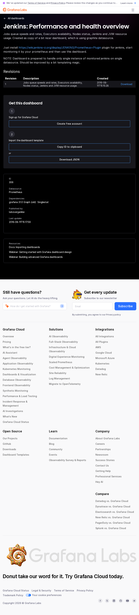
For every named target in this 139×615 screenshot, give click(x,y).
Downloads (9, 449)
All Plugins (101, 341)
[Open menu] (133, 10)
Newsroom (101, 454)
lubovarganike (16, 211)
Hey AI (99, 481)
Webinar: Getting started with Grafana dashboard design (40, 252)
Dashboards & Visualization (19, 374)
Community (55, 449)
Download (126, 84)
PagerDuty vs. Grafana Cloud (112, 522)
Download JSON (69, 159)
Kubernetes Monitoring (16, 369)
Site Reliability (57, 373)
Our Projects (10, 438)
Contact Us (102, 465)
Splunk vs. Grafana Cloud (110, 528)
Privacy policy (113, 314)
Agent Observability (15, 358)
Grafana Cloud (91, 576)
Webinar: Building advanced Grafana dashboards (36, 256)
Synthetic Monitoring (15, 390)
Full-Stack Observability (63, 341)
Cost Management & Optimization (69, 367)
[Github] (121, 601)
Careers (100, 443)
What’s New (10, 416)
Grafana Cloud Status (16, 421)
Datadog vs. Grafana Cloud (111, 501)
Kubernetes (102, 363)
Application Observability (18, 363)
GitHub (7, 443)
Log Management (59, 378)
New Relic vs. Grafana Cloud (112, 517)
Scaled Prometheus (60, 362)
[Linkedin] (114, 601)
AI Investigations (13, 411)
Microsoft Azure (105, 358)
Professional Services (108, 476)
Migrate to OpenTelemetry (65, 383)
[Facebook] (100, 601)
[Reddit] (134, 601)
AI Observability (58, 336)
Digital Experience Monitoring (66, 356)
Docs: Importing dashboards (24, 247)
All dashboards (16, 18)
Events (53, 454)
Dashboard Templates (16, 454)
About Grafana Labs (107, 438)
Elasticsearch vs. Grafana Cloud (114, 511)
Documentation (58, 438)
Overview (8, 336)
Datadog (100, 369)
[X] (107, 601)
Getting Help (103, 471)
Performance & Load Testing (20, 396)
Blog (51, 443)
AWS (98, 347)
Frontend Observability (16, 385)
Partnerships (103, 449)
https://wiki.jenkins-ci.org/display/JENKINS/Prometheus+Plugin (60, 47)
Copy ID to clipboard (69, 146)
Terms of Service (36, 3)
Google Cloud (103, 352)
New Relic (101, 374)
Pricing (7, 341)
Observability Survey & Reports (67, 460)
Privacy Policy (58, 3)
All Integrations (104, 336)
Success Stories (105, 460)
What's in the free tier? (17, 347)
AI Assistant (10, 352)
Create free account (69, 123)
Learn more (127, 3)
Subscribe (125, 306)
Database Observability (17, 379)
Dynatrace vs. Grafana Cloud (112, 506)
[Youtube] (127, 601)
